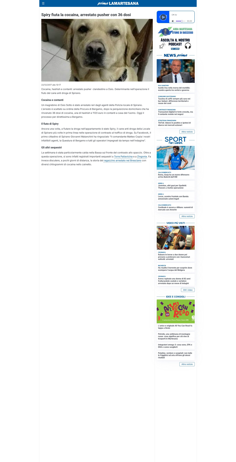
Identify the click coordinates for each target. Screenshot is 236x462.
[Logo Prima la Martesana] (117, 3)
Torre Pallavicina (123, 156)
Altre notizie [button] (187, 131)
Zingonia (142, 156)
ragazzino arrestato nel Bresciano (122, 160)
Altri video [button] (188, 290)
